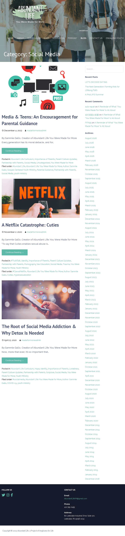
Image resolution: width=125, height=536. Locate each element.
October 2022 (91, 322)
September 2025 (92, 178)
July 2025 (89, 187)
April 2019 (89, 461)
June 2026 (89, 147)
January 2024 (91, 255)
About (20, 38)
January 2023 (91, 308)
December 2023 (92, 259)
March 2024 (90, 250)
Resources (58, 38)
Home (11, 38)
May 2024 (89, 241)
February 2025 (91, 210)
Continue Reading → (15, 151)
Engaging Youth (115, 38)
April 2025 (89, 201)
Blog (83, 38)
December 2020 (92, 380)
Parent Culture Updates (66, 159)
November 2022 (92, 317)
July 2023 (89, 281)
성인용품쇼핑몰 (92, 115)
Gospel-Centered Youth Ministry (21, 170)
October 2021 (91, 367)
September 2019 (92, 438)
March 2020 (90, 416)
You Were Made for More (62, 163)
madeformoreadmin (36, 130)
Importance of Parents (45, 159)
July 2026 (89, 143)
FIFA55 (88, 122)
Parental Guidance (45, 170)
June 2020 (89, 403)
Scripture (50, 372)
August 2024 (91, 228)
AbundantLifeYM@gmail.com (75, 499)
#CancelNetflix (19, 271)
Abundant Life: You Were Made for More (44, 166)
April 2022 (89, 349)
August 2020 (91, 394)
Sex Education (43, 264)
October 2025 (91, 174)
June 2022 (89, 340)
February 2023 (91, 304)
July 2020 (89, 398)
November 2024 (92, 223)
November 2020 (92, 385)
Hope (37, 369)
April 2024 (89, 246)
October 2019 (91, 434)
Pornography (30, 264)
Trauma (66, 264)
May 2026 (89, 151)
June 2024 (89, 237)
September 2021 (92, 371)
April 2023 (89, 295)
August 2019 (90, 443)
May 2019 (89, 456)
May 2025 (89, 196)
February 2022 (91, 358)
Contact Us (96, 38)
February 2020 (91, 421)
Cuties (10, 275)
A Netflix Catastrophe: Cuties (30, 225)
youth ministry (20, 173)
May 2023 (89, 291)
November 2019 (92, 430)
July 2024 (89, 232)
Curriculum (33, 38)
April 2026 (89, 156)
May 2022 (89, 344)
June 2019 (89, 452)
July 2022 (89, 335)
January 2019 (91, 474)
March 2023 (90, 300)
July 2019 (89, 447)
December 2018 (92, 479)
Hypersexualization (22, 275)
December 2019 (92, 425)
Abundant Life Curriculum (22, 159)
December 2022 (92, 313)
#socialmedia (19, 379)
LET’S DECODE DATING (96, 82)
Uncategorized (43, 163)
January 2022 (91, 362)
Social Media (30, 163)
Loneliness (74, 369)
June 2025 (89, 192)
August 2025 (91, 183)
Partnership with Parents (12, 163)
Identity (24, 261)
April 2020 (89, 412)
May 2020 (89, 407)
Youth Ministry (22, 268)
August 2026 (91, 138)
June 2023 (89, 286)
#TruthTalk (16, 261)
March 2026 (90, 160)
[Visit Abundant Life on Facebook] (12, 496)
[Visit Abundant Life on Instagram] (8, 496)
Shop (46, 38)
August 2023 (91, 277)
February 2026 (91, 165)
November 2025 (92, 169)
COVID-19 (12, 383)
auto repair (90, 107)
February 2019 (91, 470)
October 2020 (91, 389)
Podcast (72, 38)
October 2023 (91, 268)
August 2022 (91, 331)
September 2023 (92, 273)
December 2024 (92, 219)
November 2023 (92, 264)
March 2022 (90, 353)
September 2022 (92, 326)
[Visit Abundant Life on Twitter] (3, 496)
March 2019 (90, 465)
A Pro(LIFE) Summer (94, 94)
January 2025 (91, 214)
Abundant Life (18, 166)
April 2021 (89, 376)
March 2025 (90, 205)
